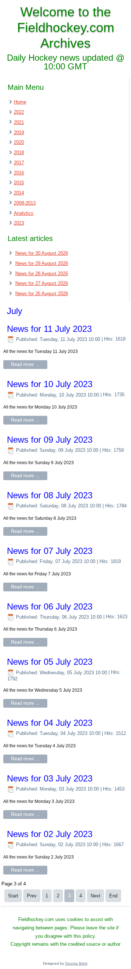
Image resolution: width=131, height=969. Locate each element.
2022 (19, 112)
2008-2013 (25, 203)
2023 (19, 223)
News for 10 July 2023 (49, 384)
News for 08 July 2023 (49, 495)
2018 (19, 152)
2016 (19, 173)
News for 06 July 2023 (49, 606)
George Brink (76, 963)
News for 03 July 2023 (49, 778)
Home (20, 102)
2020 (19, 142)
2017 (19, 162)
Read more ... (25, 364)
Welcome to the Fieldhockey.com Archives (65, 27)
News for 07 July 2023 (49, 551)
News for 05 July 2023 (49, 662)
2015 (19, 182)
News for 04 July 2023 (49, 723)
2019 (19, 132)
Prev (32, 895)
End (113, 895)
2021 (19, 122)
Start (13, 895)
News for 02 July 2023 (49, 834)
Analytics (23, 213)
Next (95, 895)
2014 (19, 193)
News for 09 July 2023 (49, 440)
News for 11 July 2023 (49, 329)
